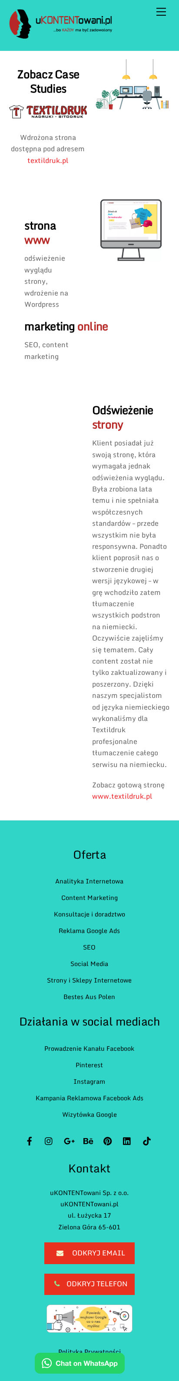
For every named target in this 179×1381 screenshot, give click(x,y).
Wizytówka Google (89, 1114)
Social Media (89, 964)
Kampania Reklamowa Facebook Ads (89, 1098)
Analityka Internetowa (89, 881)
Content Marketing (89, 898)
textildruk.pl (47, 160)
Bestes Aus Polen (89, 997)
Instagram (89, 1081)
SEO (89, 947)
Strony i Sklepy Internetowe (89, 980)
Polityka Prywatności (89, 1352)
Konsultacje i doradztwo (89, 914)
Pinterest (89, 1065)
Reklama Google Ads (89, 931)
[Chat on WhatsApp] (80, 1365)
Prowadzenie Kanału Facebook (89, 1048)
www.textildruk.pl (122, 796)
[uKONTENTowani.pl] (61, 34)
